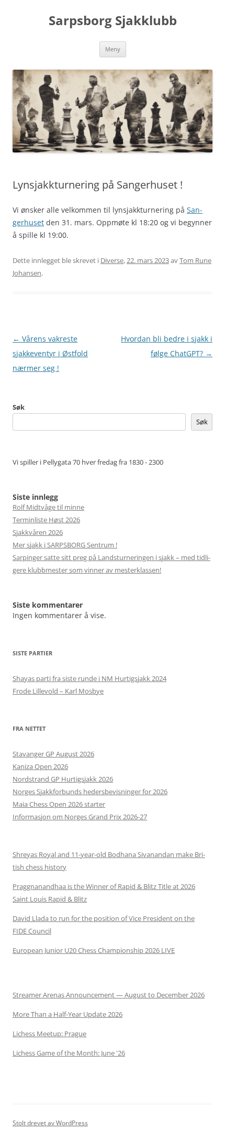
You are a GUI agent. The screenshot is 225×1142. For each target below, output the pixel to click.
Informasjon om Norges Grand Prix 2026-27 (80, 816)
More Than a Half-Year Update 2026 (67, 1014)
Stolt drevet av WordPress (50, 1122)
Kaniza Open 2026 (40, 766)
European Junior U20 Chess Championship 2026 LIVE (94, 950)
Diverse (111, 260)
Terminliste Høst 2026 (46, 519)
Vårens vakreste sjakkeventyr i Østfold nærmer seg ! (50, 353)
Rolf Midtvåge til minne (48, 507)
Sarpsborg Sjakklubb (113, 21)
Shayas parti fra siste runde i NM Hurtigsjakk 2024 (89, 678)
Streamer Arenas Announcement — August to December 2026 (109, 995)
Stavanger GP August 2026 (53, 754)
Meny (112, 49)
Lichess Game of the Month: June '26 (69, 1053)
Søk (19, 407)
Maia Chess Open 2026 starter (59, 804)
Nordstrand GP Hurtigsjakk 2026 (63, 779)
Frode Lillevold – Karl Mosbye (58, 691)
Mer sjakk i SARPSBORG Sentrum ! (65, 545)
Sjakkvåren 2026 (38, 532)
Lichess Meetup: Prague (49, 1033)
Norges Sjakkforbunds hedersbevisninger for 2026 (90, 791)
